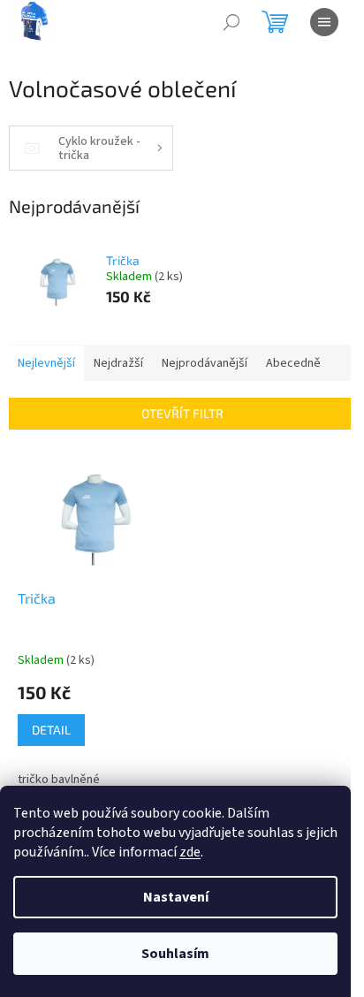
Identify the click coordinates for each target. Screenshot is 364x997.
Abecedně (293, 363)
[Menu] (324, 22)
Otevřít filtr (182, 413)
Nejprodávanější (204, 363)
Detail (51, 729)
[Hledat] (231, 22)
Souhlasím (175, 953)
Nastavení (176, 897)
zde (190, 852)
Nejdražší (118, 363)
